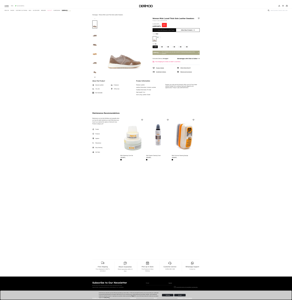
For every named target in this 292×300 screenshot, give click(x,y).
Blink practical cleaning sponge (180, 155)
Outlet (49, 10)
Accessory (36, 10)
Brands (43, 10)
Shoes (12, 10)
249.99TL (148, 157)
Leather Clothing (21, 10)
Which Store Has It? (185, 68)
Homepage (95, 14)
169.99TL (123, 157)
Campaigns (56, 10)
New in (7, 10)
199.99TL (174, 157)
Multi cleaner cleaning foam (153, 155)
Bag (30, 10)
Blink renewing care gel (126, 155)
